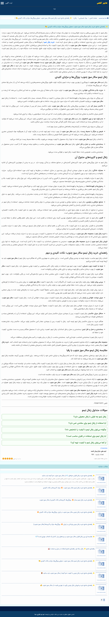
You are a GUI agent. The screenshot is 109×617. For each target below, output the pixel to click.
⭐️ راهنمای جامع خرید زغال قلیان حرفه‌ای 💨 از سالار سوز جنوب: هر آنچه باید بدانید (68, 475)
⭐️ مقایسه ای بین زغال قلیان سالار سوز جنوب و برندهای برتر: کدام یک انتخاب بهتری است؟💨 (65, 536)
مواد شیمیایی (83, 18)
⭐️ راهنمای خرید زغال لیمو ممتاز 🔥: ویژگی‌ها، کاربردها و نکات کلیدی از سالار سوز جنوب (67, 500)
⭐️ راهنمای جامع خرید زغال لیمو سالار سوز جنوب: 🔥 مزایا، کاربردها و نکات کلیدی (69, 488)
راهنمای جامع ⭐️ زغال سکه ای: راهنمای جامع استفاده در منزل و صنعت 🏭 (71, 549)
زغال (75, 18)
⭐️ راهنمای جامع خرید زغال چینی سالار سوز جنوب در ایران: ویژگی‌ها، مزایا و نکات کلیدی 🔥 (66, 512)
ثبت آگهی (8, 3)
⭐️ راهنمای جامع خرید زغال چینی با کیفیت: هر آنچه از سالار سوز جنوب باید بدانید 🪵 (68, 573)
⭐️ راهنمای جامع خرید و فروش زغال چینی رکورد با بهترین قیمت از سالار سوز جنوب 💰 (67, 585)
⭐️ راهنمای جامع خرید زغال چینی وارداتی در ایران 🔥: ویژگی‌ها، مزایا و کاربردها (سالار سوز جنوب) (64, 524)
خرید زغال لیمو (49, 42)
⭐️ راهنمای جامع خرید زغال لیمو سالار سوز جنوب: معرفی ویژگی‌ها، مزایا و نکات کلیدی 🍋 (43, 18)
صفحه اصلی (93, 18)
